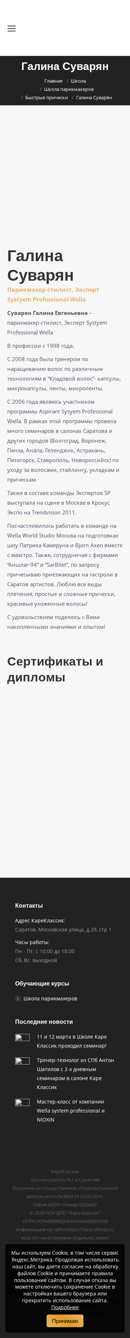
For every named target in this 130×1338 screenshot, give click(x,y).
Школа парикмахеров (69, 89)
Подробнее (65, 1307)
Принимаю (65, 1321)
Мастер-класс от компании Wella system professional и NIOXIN (71, 1110)
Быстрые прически (46, 97)
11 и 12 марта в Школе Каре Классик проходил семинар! (72, 1041)
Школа (78, 81)
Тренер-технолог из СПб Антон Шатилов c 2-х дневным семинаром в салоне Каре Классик (75, 1074)
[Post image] (22, 1041)
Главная (53, 81)
